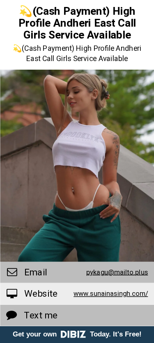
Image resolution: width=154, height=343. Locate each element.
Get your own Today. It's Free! (77, 334)
